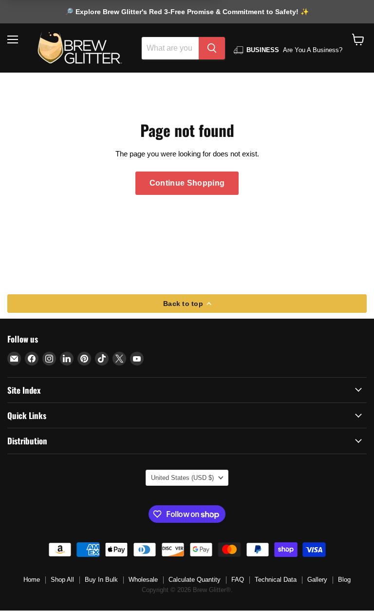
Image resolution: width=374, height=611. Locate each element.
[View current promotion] (187, 13)
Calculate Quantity (194, 579)
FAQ (237, 579)
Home (31, 579)
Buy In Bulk (101, 579)
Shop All (62, 579)
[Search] (212, 48)
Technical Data (276, 579)
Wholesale (143, 579)
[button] (358, 39)
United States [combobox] (182, 477)
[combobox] (170, 48)
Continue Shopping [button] (187, 183)
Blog (344, 579)
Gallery (317, 579)
